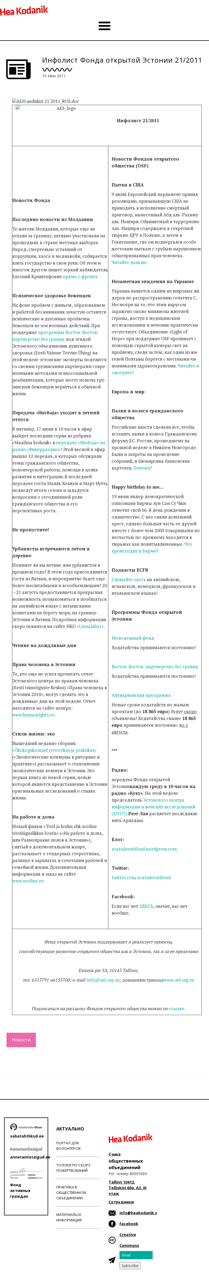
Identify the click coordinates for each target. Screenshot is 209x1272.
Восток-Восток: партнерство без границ (155, 667)
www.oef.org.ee (178, 980)
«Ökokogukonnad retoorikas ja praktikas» (54, 750)
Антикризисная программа (141, 695)
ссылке (176, 1009)
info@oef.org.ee (102, 980)
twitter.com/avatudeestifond (141, 878)
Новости (21, 1040)
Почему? (142, 468)
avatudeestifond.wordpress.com (144, 849)
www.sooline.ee (28, 881)
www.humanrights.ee (33, 715)
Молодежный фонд (133, 638)
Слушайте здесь (129, 580)
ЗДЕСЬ (146, 906)
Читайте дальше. (130, 262)
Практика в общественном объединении (71, 1192)
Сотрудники (121, 1201)
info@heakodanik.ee (139, 1212)
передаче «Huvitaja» (77, 443)
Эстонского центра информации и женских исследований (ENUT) (153, 807)
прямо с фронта (80, 277)
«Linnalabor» (90, 626)
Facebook (128, 1223)
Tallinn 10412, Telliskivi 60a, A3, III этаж (127, 1187)
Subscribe (130, 1265)
